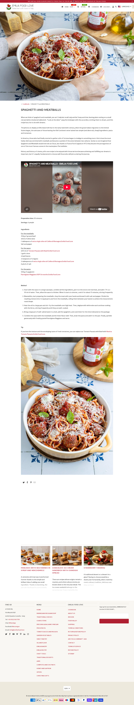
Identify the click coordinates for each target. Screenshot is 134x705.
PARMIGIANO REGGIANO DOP (46, 613)
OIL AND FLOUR (42, 643)
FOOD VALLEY (72, 621)
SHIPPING (71, 624)
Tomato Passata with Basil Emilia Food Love (44, 251)
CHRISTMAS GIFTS (43, 676)
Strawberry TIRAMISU (94, 568)
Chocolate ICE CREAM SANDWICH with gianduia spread (65, 570)
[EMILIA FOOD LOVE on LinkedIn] (24, 634)
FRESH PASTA (41, 628)
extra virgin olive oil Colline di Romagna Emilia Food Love (52, 241)
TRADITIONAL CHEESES (44, 617)
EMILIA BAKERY (42, 646)
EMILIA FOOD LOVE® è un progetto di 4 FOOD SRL (46, 696)
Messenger (16, 626)
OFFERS (39, 672)
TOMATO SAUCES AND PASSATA (47, 632)
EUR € (67, 688)
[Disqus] (67, 515)
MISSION (71, 617)
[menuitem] (65, 7)
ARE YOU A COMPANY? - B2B (77, 639)
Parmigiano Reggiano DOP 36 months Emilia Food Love (40, 275)
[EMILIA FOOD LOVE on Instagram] (28, 634)
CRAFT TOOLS (41, 654)
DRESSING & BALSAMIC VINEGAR (47, 624)
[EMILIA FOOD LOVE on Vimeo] (17, 634)
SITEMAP (71, 654)
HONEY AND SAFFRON (44, 668)
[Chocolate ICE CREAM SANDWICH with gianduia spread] (67, 556)
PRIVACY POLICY (73, 635)
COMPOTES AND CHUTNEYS (46, 665)
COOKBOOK (72, 610)
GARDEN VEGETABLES (44, 635)
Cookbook (26, 104)
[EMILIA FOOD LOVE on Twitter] (6, 634)
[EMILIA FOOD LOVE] (20, 7)
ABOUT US (71, 613)
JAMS (38, 661)
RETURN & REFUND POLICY (77, 632)
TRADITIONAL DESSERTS (45, 657)
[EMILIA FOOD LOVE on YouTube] (14, 634)
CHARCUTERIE (41, 621)
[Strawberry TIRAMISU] (98, 556)
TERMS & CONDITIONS (75, 628)
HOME (39, 610)
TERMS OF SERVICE (74, 646)
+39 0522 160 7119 (14, 619)
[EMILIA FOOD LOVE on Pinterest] (21, 634)
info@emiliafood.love (17, 630)
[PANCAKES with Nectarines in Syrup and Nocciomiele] (35, 556)
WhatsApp (12, 623)
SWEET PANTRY (42, 639)
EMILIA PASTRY (42, 650)
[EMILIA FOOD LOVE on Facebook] (10, 634)
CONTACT (71, 643)
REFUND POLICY (73, 650)
